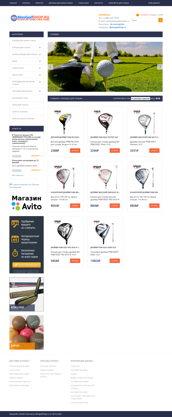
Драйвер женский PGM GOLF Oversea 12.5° (145, 137)
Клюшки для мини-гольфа (24, 40)
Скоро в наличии (20, 112)
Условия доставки (79, 381)
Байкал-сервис (16, 378)
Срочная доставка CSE (19, 381)
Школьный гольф (20, 98)
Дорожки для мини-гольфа (61, 3)
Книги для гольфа (20, 105)
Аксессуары (17, 75)
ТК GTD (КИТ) (14, 370)
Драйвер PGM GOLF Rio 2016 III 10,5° (65, 247)
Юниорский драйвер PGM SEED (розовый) (65, 192)
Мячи (14, 61)
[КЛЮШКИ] (26, 294)
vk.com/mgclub (117, 24)
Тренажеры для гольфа (22, 91)
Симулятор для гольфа (118, 3)
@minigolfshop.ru (117, 27)
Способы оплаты (48, 366)
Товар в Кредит (47, 370)
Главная (13, 3)
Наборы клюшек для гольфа (24, 54)
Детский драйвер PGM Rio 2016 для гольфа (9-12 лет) (65, 137)
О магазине (83, 3)
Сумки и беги (18, 68)
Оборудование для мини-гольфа (23, 82)
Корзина (26, 3)
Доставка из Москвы (19, 385)
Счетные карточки (79, 402)
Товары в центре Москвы (23, 118)
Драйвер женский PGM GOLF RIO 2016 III (105, 192)
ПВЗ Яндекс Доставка (19, 374)
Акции (74, 374)
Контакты (98, 3)
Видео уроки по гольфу (82, 378)
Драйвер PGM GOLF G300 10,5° (103, 247)
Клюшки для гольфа (21, 47)
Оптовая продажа (79, 370)
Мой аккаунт (154, 3)
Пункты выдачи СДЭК (19, 366)
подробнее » (36, 156)
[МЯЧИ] (26, 332)
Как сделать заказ (79, 392)
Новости (39, 3)
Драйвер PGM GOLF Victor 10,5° (104, 137)
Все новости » (18, 175)
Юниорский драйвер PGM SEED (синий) (145, 192)
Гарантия (75, 366)
